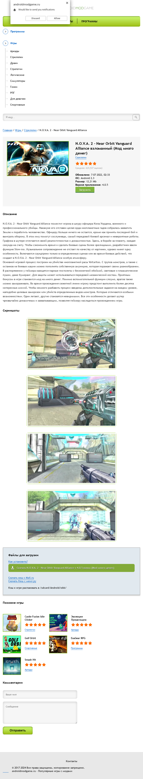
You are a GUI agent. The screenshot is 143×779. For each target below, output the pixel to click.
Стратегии (30, 629)
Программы (89, 21)
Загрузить (85, 189)
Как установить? (18, 561)
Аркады (75, 629)
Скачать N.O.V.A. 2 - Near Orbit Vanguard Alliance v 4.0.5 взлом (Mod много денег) (65, 568)
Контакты (71, 761)
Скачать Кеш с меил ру (22, 581)
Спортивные (31, 648)
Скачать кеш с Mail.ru (21, 577)
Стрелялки (80, 157)
